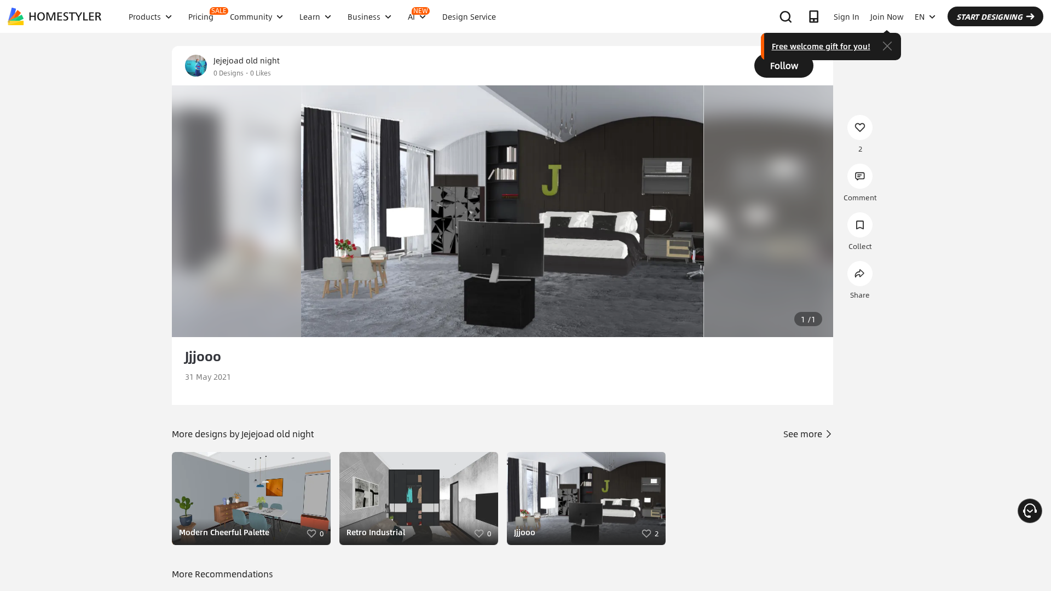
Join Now (887, 16)
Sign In (846, 16)
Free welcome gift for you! (821, 45)
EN (920, 16)
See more (803, 434)
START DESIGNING (989, 16)
